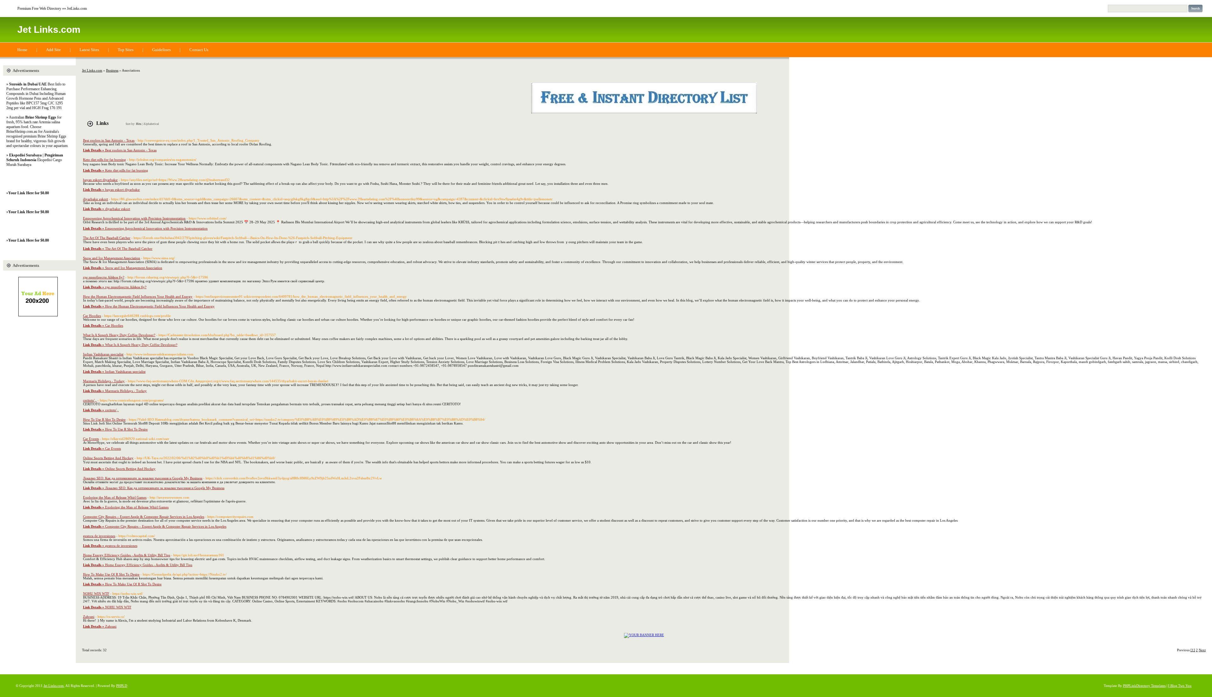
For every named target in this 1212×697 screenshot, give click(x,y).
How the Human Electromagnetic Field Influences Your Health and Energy (138, 296)
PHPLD (121, 686)
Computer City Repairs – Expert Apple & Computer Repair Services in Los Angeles (143, 516)
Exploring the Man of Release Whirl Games (114, 497)
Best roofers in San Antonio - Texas (108, 140)
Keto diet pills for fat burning (104, 159)
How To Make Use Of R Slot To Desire (111, 574)
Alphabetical (151, 124)
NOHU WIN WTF (96, 593)
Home (22, 49)
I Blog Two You (1179, 686)
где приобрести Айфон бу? (103, 277)
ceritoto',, (90, 400)
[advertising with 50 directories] (644, 635)
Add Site (53, 49)
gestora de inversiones (99, 536)
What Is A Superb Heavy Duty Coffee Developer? (119, 335)
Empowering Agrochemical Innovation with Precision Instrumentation (134, 218)
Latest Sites (89, 49)
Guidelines (161, 49)
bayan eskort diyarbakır (100, 180)
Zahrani (88, 616)
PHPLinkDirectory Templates (1144, 686)
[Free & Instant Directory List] (644, 112)
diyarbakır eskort (95, 199)
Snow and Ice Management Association (111, 258)
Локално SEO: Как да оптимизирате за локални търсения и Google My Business (142, 478)
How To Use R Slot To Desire (104, 419)
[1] (1193, 650)
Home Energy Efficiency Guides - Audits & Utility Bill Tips (126, 555)
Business (112, 70)
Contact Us (198, 49)
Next (1202, 650)
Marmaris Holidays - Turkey (104, 381)
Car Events (91, 439)
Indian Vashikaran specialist (103, 354)
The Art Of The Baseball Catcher (106, 238)
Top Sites (126, 49)
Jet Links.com (48, 29)
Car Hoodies (92, 316)
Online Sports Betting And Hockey (108, 458)
